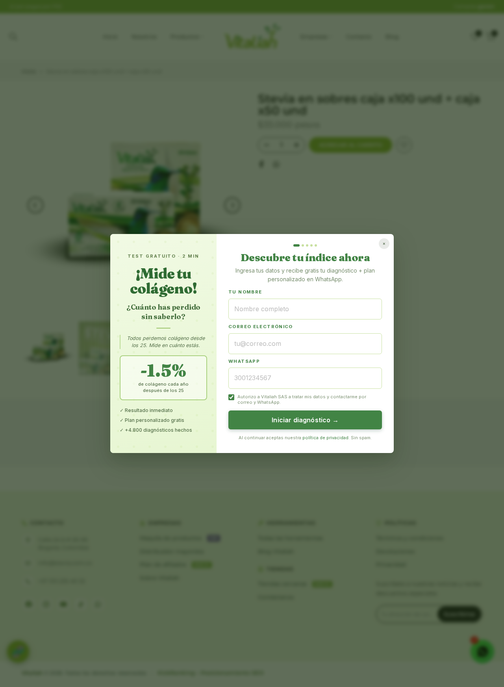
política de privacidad (325, 437)
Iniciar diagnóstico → (305, 420)
